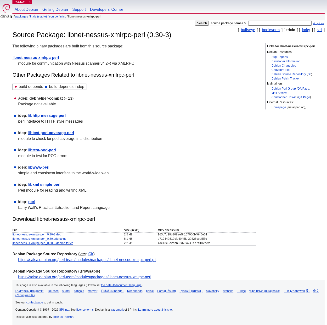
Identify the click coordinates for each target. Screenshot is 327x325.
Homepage (278, 107)
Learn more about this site (155, 309)
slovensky (212, 291)
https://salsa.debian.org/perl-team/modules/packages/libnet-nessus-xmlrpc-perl (84, 277)
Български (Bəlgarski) (29, 291)
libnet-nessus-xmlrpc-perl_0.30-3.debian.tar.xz (42, 243)
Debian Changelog (283, 65)
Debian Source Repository (288, 74)
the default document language (121, 285)
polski (150, 291)
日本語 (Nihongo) (112, 291)
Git (309, 74)
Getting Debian (55, 9)
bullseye (248, 30)
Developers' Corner (106, 9)
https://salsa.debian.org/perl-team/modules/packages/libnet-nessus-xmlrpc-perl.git (87, 260)
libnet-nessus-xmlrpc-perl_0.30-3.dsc (36, 234)
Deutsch (53, 291)
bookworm (271, 30)
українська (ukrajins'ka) (264, 291)
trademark (117, 309)
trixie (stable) (38, 16)
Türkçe (241, 291)
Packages (22, 2)
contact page (34, 302)
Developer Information (285, 61)
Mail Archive (279, 93)
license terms (85, 309)
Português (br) (166, 291)
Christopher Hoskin (284, 97)
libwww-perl (38, 167)
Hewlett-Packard (63, 317)
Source (53, 16)
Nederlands (134, 291)
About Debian (26, 9)
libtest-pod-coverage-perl (51, 133)
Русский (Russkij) (191, 291)
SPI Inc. (64, 309)
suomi (66, 291)
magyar (92, 291)
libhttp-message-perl (47, 116)
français (79, 291)
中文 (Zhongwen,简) (297, 291)
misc (63, 16)
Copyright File (280, 70)
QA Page (303, 88)
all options (318, 23)
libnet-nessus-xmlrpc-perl (35, 58)
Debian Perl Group (283, 88)
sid (319, 30)
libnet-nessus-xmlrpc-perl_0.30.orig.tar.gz (39, 238)
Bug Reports (279, 57)
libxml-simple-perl (44, 184)
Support (79, 9)
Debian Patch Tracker (285, 78)
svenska (228, 291)
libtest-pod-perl (42, 150)
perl (31, 202)
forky (306, 30)
